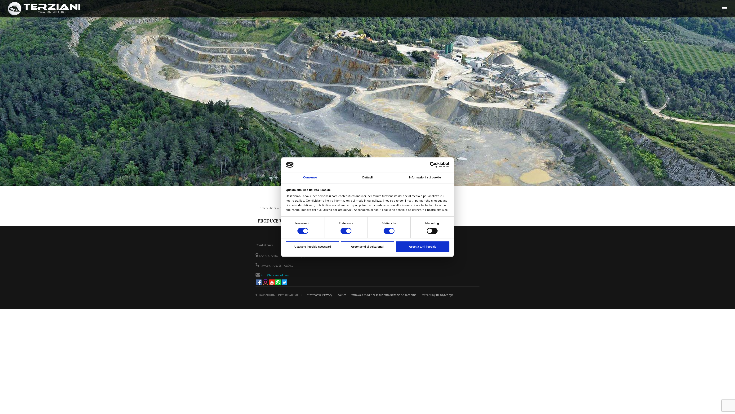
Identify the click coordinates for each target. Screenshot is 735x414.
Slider (272, 208)
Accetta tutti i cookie (422, 246)
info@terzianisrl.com (275, 275)
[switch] (346, 231)
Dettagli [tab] (367, 177)
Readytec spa (444, 295)
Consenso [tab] (310, 177)
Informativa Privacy (318, 295)
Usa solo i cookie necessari (312, 246)
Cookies (341, 295)
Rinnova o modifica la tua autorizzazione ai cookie (383, 295)
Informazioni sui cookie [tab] (425, 177)
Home (261, 208)
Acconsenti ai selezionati (367, 246)
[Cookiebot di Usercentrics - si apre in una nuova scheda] (432, 165)
